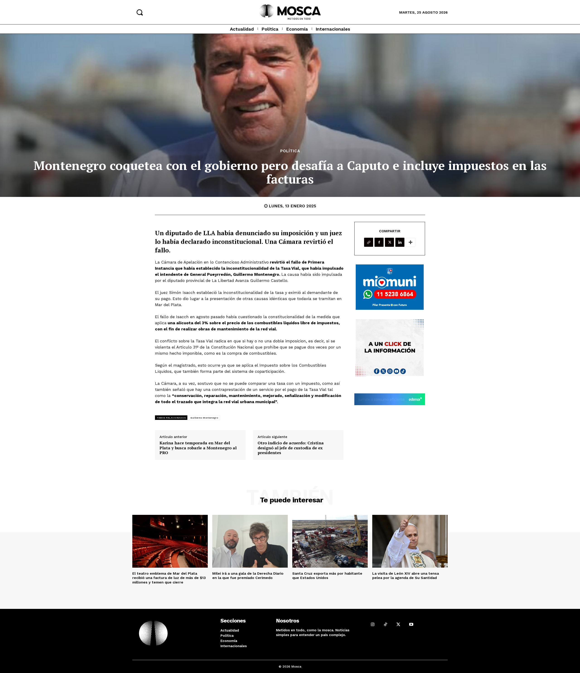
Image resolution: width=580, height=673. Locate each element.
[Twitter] (389, 242)
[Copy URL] (368, 242)
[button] (139, 12)
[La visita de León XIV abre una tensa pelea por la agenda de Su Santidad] (410, 541)
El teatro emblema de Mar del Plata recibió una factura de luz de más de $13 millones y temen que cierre (169, 577)
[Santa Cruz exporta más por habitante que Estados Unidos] (330, 541)
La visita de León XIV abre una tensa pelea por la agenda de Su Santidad (405, 575)
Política (290, 151)
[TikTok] (385, 624)
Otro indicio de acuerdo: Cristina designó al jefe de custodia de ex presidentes (291, 448)
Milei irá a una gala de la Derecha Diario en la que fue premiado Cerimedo (247, 575)
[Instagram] (372, 624)
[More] (410, 242)
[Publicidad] (390, 287)
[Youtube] (411, 624)
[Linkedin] (399, 242)
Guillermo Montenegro (204, 417)
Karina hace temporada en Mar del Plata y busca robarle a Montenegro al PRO (198, 448)
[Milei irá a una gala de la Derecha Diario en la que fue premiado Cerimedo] (250, 541)
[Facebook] (379, 242)
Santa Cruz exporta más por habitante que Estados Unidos (327, 575)
